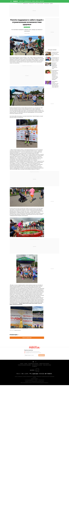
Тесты (35, 3)
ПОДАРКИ (51, 3)
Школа (37, 1)
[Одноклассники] (35, 361)
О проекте (21, 363)
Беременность (27, 1)
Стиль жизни (19, 3)
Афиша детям (46, 3)
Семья (33, 1)
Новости (21, 1)
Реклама (25, 363)
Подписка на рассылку (28, 350)
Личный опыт (31, 3)
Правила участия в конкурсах (44, 363)
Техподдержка (34, 366)
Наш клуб (41, 1)
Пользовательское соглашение (33, 363)
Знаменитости (25, 3)
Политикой (27, 352)
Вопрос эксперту (40, 3)
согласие (28, 351)
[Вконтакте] (33, 361)
